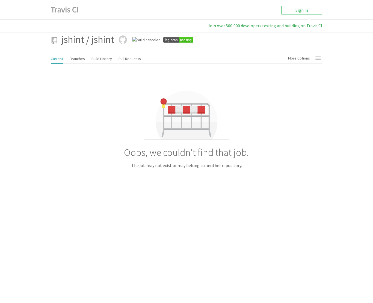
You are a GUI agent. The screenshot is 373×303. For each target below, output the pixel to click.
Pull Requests (130, 58)
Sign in (301, 10)
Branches (77, 58)
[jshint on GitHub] (123, 39)
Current (57, 58)
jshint (72, 39)
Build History (101, 58)
